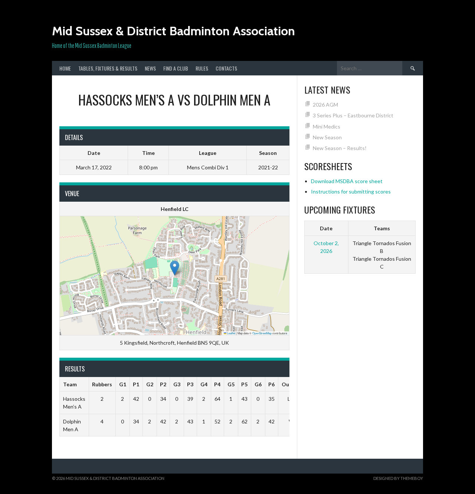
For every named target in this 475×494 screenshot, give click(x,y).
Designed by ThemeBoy (398, 478)
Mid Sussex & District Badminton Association (173, 31)
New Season (327, 137)
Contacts (226, 68)
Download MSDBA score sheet (347, 181)
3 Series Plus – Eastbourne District (353, 115)
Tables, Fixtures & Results (107, 68)
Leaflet (230, 333)
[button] (174, 268)
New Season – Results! (340, 148)
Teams (382, 228)
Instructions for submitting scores (351, 191)
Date (326, 228)
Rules (202, 68)
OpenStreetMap (262, 333)
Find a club (175, 68)
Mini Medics (326, 126)
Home (65, 68)
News (150, 68)
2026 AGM (325, 104)
